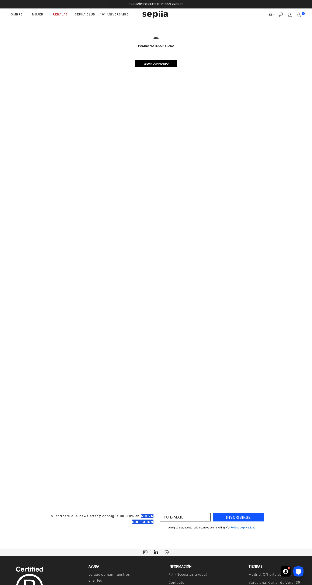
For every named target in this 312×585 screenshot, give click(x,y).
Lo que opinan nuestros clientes (109, 577)
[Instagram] (145, 551)
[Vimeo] (156, 551)
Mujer (37, 14)
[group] (156, 4)
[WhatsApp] (166, 551)
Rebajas (60, 14)
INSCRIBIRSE (238, 517)
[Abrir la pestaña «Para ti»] (286, 571)
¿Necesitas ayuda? (191, 574)
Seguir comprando (156, 63)
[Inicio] (155, 14)
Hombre (15, 14)
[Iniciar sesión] (289, 14)
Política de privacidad (242, 527)
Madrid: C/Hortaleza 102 (270, 574)
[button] (280, 14)
